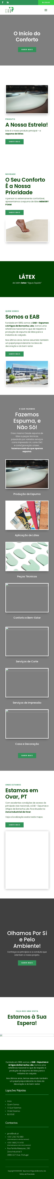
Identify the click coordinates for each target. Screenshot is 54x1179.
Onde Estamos (13, 1111)
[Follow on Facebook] (3, 2)
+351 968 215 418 (15, 1142)
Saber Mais (27, 49)
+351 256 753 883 (15, 1136)
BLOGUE (10, 1114)
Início (9, 1101)
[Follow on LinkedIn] (8, 2)
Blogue (46, 2)
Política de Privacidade (27, 1174)
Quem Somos (13, 1104)
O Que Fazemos (14, 1107)
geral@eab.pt (13, 1133)
